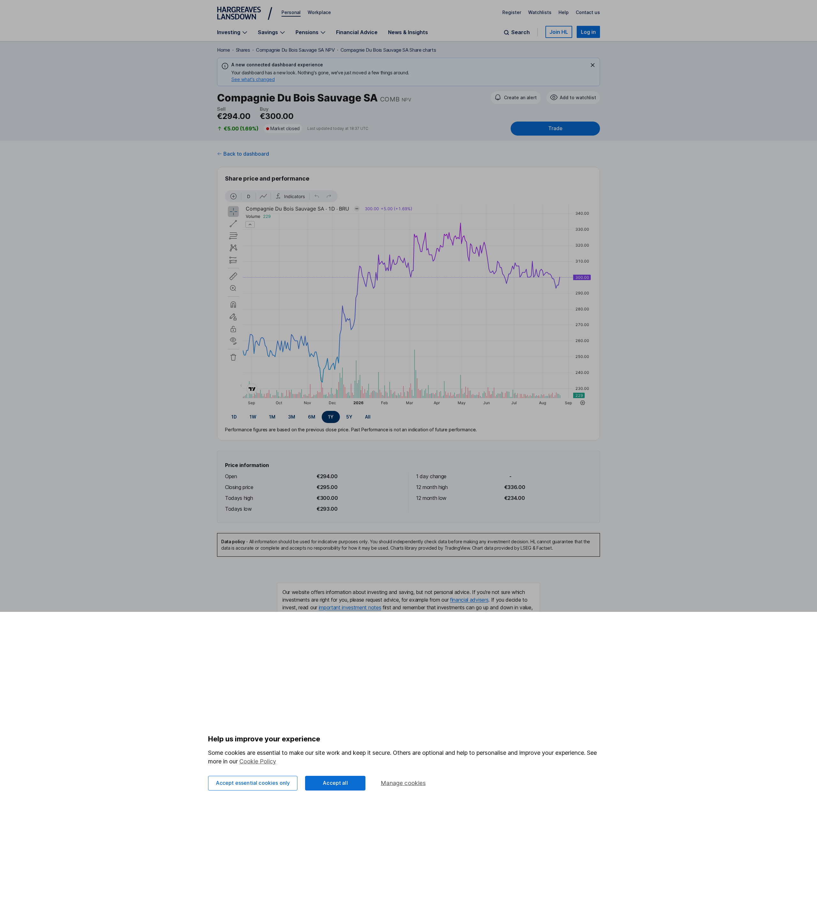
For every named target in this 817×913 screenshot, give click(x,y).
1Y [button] (331, 416)
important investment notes (350, 607)
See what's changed (253, 79)
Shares (243, 50)
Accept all (335, 783)
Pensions (307, 32)
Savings (268, 32)
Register (511, 12)
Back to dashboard (246, 154)
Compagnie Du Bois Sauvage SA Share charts (388, 50)
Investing (228, 32)
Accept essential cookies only (253, 783)
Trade (555, 128)
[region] (408, 298)
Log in (588, 32)
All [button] (368, 416)
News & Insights (408, 32)
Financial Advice (357, 32)
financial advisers (469, 600)
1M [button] (272, 416)
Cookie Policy (257, 761)
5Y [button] (349, 416)
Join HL (559, 32)
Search (520, 32)
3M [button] (291, 416)
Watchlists (539, 12)
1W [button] (253, 416)
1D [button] (234, 416)
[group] (408, 417)
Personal (291, 12)
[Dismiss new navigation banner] (592, 65)
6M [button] (311, 416)
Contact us (588, 12)
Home (223, 50)
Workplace (319, 12)
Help (563, 12)
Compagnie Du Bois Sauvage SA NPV (295, 50)
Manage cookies (403, 783)
